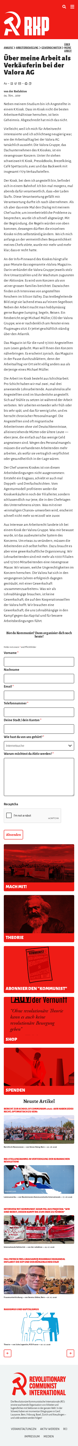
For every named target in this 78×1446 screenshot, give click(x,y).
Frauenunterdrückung (13, 1297)
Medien (49, 1436)
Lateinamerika (10, 1197)
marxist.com (10, 1191)
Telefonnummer (16, 703)
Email (9, 686)
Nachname (11, 670)
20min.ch (9, 1291)
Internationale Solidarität (14, 1247)
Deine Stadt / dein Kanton (22, 720)
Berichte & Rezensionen (14, 1147)
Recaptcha (11, 804)
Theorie (7, 1344)
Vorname (11, 653)
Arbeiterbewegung (27, 47)
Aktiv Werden (49, 1429)
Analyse (8, 47)
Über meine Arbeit (68, 47)
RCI (65, 1429)
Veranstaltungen (23, 1429)
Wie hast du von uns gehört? (24, 737)
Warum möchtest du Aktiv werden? (29, 754)
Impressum (32, 1436)
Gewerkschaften (51, 47)
